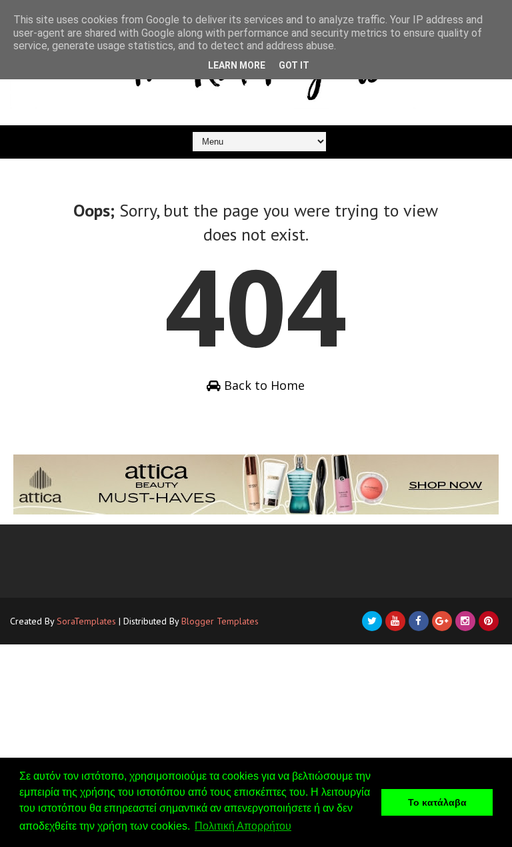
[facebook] (419, 621)
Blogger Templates (220, 621)
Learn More (236, 65)
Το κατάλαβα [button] (437, 802)
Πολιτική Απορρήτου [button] (243, 826)
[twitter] (372, 621)
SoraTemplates (86, 621)
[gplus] (442, 621)
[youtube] (395, 621)
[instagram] (465, 621)
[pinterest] (489, 621)
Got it (294, 65)
